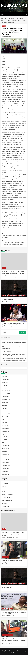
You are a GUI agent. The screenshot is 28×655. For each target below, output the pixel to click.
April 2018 (4, 442)
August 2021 (5, 382)
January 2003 (5, 471)
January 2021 (5, 388)
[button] (2, 14)
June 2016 (4, 457)
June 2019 (4, 419)
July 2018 (4, 436)
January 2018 (5, 445)
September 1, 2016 (10, 36)
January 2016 (5, 459)
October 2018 (5, 428)
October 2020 (5, 396)
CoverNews (21, 650)
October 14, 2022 (10, 301)
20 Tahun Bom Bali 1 (7, 299)
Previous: (14, 235)
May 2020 (4, 405)
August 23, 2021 (10, 615)
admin (4, 36)
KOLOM (4, 489)
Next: (13, 242)
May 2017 (4, 451)
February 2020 (5, 411)
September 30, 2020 (17, 326)
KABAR (4, 26)
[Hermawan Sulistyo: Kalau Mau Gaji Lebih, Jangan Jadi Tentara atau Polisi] (14, 313)
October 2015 (5, 462)
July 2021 (4, 385)
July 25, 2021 (10, 643)
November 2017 (6, 448)
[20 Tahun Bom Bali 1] (14, 288)
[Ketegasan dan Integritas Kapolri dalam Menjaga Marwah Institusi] (14, 550)
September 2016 (6, 454)
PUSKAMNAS (14, 5)
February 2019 (5, 425)
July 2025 (4, 376)
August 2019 (5, 416)
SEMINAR (4, 503)
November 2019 (6, 414)
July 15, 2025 (15, 277)
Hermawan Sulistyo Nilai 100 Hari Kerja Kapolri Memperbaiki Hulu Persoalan (13, 354)
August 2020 (5, 402)
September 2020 (6, 399)
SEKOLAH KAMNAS (7, 500)
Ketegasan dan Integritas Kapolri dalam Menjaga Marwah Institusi (14, 347)
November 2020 (6, 393)
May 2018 (4, 439)
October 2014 (5, 468)
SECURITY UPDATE (7, 497)
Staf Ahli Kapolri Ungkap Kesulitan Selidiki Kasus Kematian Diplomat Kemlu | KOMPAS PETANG (13, 273)
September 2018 (6, 431)
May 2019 (4, 422)
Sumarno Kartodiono (7, 277)
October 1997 (5, 474)
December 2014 (6, 465)
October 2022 (5, 379)
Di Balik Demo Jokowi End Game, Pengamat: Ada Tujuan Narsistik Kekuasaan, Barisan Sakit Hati (14, 359)
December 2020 (6, 391)
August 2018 (5, 434)
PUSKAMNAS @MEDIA (12, 295)
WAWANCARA (21, 295)
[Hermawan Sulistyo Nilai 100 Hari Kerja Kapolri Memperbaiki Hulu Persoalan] (14, 601)
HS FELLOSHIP (5, 483)
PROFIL (4, 491)
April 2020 (4, 408)
